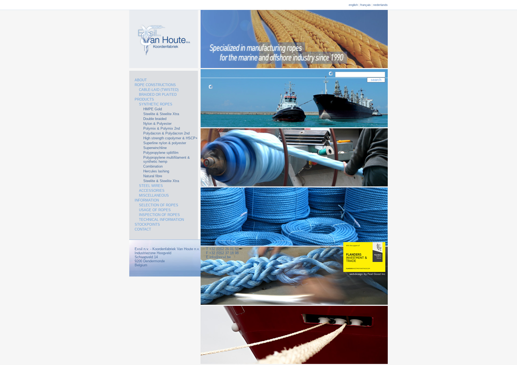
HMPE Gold (152, 109)
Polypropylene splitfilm (161, 153)
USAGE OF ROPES (155, 210)
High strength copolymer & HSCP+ (170, 138)
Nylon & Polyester (157, 124)
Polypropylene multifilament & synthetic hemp (166, 159)
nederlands (380, 4)
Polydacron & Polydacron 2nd (166, 133)
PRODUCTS (144, 99)
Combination (153, 166)
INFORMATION (147, 200)
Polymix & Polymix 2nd (161, 128)
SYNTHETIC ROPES (155, 104)
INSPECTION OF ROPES (159, 215)
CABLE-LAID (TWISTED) (159, 90)
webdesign (356, 273)
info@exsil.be (220, 257)
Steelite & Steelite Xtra (161, 114)
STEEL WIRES (151, 186)
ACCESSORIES (152, 191)
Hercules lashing (156, 171)
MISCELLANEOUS (154, 195)
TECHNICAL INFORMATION (161, 220)
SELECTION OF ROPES (158, 205)
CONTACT (143, 229)
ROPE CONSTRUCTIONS (155, 85)
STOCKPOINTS (147, 224)
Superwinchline (155, 148)
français (365, 4)
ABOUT (141, 80)
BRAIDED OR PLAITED (158, 95)
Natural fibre (152, 176)
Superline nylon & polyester (164, 143)
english (353, 4)
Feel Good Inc (376, 273)
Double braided (154, 119)
